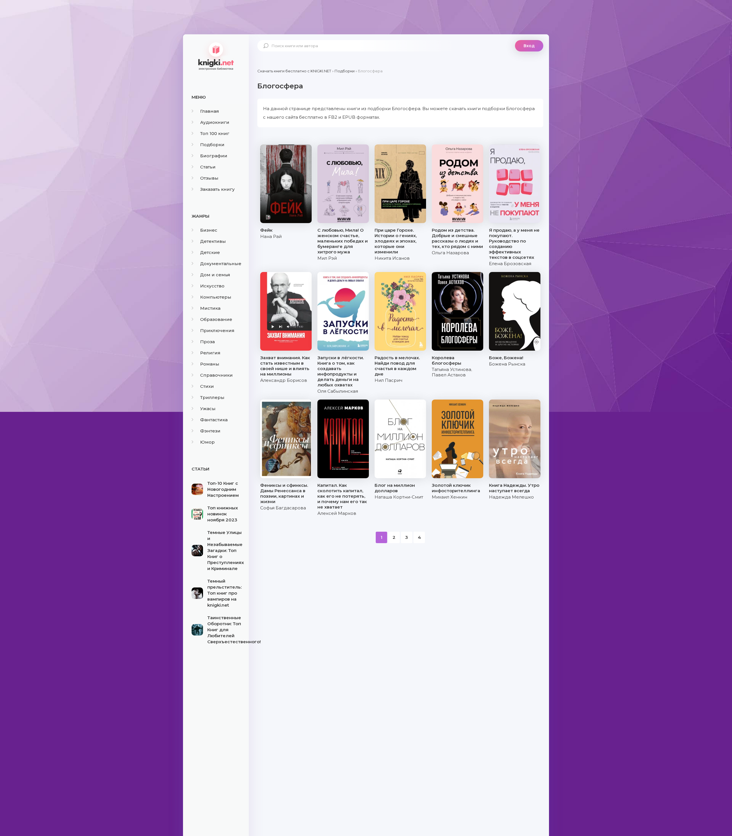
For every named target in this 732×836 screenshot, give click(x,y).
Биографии (213, 155)
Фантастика (214, 419)
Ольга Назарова (450, 252)
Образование (216, 319)
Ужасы (208, 408)
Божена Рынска (507, 364)
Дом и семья (215, 274)
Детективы (213, 241)
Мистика (210, 308)
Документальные (220, 263)
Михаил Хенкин (449, 497)
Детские (210, 252)
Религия (210, 353)
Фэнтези (210, 431)
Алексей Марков (336, 513)
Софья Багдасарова (283, 508)
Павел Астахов (449, 375)
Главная (209, 111)
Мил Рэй (327, 258)
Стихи (207, 386)
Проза (207, 341)
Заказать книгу (217, 189)
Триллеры (212, 397)
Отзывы (209, 178)
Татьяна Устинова (451, 369)
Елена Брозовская (510, 263)
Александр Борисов (283, 380)
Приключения (217, 330)
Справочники (216, 375)
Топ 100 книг (214, 133)
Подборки (212, 144)
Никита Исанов (392, 258)
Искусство (212, 286)
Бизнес (208, 230)
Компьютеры (215, 297)
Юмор (207, 442)
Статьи (208, 167)
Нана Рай (271, 236)
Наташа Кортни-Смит (399, 497)
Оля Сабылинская (337, 391)
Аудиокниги (214, 122)
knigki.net (216, 56)
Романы (209, 364)
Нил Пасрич (388, 380)
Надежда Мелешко (511, 497)
